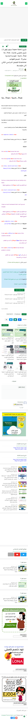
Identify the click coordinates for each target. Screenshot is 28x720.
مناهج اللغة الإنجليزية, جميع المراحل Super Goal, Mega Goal (10, 569)
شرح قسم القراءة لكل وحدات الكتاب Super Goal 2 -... (21, 340)
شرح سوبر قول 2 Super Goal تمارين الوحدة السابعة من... (8, 374)
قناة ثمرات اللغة (19, 284)
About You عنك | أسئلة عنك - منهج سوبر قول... (8, 340)
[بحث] (2, 3)
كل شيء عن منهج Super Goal (12, 279)
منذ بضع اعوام (19, 293)
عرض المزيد (5, 325)
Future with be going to (13, 262)
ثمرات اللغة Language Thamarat (8, 715)
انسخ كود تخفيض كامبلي (21, 669)
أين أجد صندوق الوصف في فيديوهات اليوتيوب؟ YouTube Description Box (11, 500)
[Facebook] (11, 554)
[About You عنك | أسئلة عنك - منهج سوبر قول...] (22, 585)
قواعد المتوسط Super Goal (20, 447)
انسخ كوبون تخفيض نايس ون (20, 703)
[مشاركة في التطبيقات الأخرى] (6, 319)
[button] (20, 319)
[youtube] (17, 554)
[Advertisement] (14, 22)
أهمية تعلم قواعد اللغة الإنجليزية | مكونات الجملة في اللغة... (11, 40)
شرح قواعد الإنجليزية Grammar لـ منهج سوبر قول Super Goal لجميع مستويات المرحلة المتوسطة (9, 485)
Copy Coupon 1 (23, 634)
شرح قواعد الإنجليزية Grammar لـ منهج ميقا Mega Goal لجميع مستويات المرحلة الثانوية (10, 470)
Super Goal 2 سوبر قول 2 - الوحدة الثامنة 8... (13, 299)
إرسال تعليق (22, 387)
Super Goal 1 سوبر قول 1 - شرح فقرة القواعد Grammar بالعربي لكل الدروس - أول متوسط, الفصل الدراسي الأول (9, 477)
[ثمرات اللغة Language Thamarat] (14, 3)
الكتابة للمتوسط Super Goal (20, 459)
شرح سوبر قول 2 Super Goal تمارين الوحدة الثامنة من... (21, 374)
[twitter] (24, 554)
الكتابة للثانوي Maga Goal (21, 460)
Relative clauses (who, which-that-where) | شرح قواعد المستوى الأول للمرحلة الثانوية (9, 493)
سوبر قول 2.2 (23, 46)
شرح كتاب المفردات (21, 710)
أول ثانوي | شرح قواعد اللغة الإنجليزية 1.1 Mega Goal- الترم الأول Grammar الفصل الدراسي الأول (9, 508)
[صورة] (22, 469)
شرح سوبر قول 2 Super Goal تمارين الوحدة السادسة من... (8, 357)
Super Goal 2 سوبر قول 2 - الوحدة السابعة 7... (13, 294)
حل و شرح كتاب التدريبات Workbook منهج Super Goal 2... (21, 357)
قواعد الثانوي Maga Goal (21, 449)
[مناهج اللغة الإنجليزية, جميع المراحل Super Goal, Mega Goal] (22, 568)
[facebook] (12, 718)
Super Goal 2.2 (10, 314)
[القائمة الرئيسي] (26, 3)
